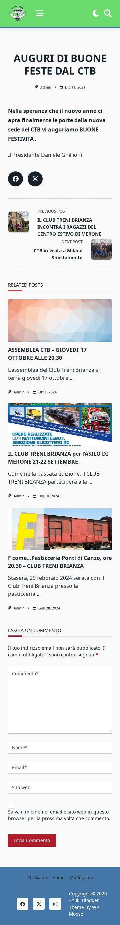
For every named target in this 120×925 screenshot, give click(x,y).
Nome (19, 747)
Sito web (21, 787)
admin (45, 87)
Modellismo (81, 877)
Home (58, 877)
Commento (25, 673)
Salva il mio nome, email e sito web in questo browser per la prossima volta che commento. (59, 815)
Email (19, 767)
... (72, 377)
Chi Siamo (37, 877)
